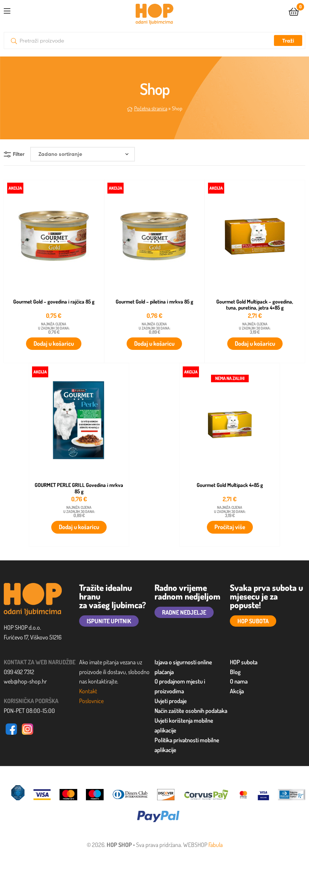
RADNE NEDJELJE (184, 612)
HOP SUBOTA (253, 621)
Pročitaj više (229, 527)
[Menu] (22, 10)
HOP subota (243, 662)
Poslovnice (91, 701)
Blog (235, 672)
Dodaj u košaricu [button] (54, 343)
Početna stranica (150, 108)
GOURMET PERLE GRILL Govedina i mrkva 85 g (79, 488)
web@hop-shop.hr (25, 681)
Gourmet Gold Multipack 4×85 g (230, 485)
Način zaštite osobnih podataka (190, 710)
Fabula (215, 844)
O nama (239, 681)
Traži (288, 40)
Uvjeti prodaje (170, 701)
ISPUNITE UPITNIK (109, 621)
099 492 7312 (19, 672)
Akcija (237, 691)
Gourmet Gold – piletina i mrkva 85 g (154, 302)
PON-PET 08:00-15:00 (29, 710)
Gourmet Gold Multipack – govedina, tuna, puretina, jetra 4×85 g (254, 305)
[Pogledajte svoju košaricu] (294, 11)
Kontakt (88, 691)
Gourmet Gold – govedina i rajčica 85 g (54, 302)
